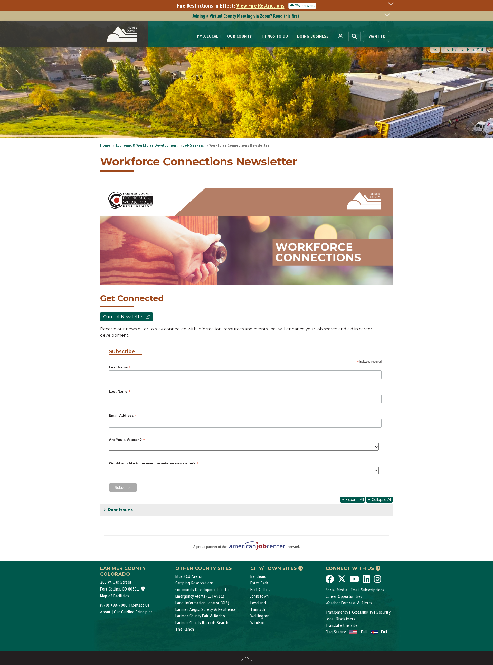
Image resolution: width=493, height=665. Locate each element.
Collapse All (381, 499)
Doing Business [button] (313, 36)
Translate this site (342, 625)
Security (383, 612)
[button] (340, 36)
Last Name (119, 391)
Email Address (123, 415)
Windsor (257, 622)
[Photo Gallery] (435, 50)
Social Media (336, 590)
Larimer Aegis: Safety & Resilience (205, 609)
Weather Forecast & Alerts (349, 603)
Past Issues (120, 510)
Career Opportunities (344, 596)
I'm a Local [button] (208, 36)
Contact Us (140, 605)
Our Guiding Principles (133, 612)
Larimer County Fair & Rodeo (200, 616)
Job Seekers (193, 145)
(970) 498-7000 (113, 605)
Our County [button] (239, 36)
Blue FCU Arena (188, 576)
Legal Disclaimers (340, 619)
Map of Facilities (114, 596)
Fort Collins (260, 589)
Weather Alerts (305, 5)
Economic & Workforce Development (147, 145)
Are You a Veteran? (127, 439)
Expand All (354, 499)
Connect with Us (351, 568)
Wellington (259, 616)
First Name (120, 367)
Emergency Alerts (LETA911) (199, 596)
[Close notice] (392, 4)
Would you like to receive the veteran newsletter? (154, 463)
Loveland (258, 603)
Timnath (257, 609)
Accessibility (362, 612)
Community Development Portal (202, 589)
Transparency (337, 612)
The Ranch (184, 629)
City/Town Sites (274, 568)
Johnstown (259, 596)
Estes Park (259, 583)
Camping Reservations (194, 583)
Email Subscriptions (367, 590)
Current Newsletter (123, 316)
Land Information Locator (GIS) (202, 603)
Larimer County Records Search (202, 622)
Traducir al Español (463, 49)
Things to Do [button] (274, 36)
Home (105, 145)
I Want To (376, 36)
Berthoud (258, 576)
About (105, 612)
